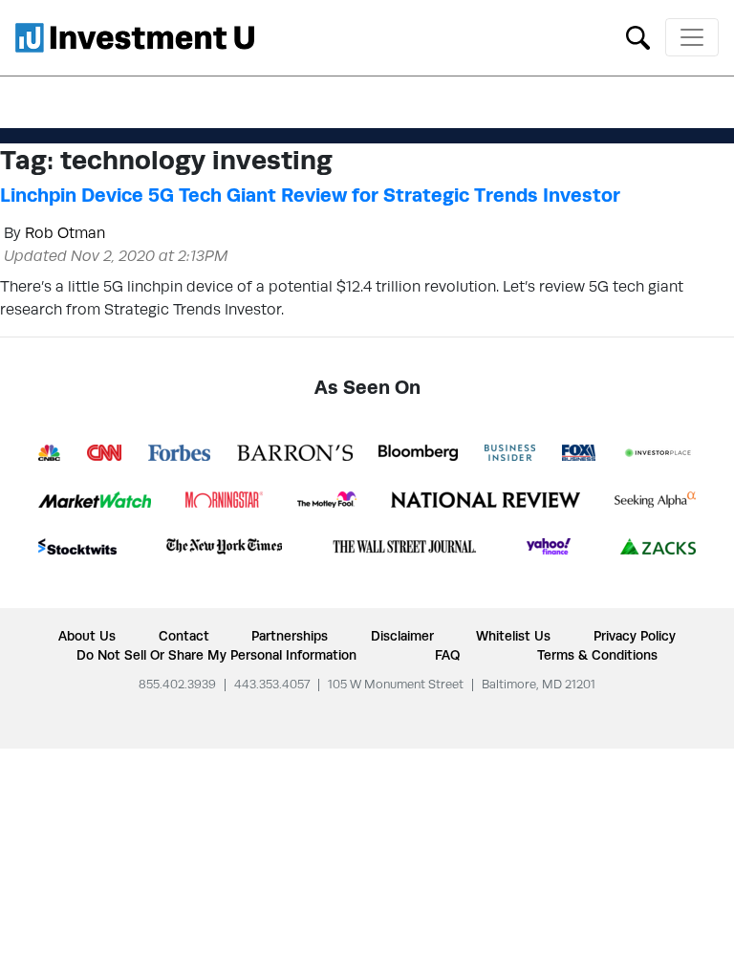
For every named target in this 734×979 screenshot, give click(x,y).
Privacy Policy (635, 635)
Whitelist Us (513, 635)
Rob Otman (65, 233)
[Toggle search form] (638, 36)
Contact (184, 635)
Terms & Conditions (597, 655)
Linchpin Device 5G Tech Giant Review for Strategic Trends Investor (310, 195)
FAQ (447, 655)
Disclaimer (402, 635)
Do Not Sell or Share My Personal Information (216, 655)
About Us (87, 635)
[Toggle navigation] (692, 37)
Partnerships (289, 635)
